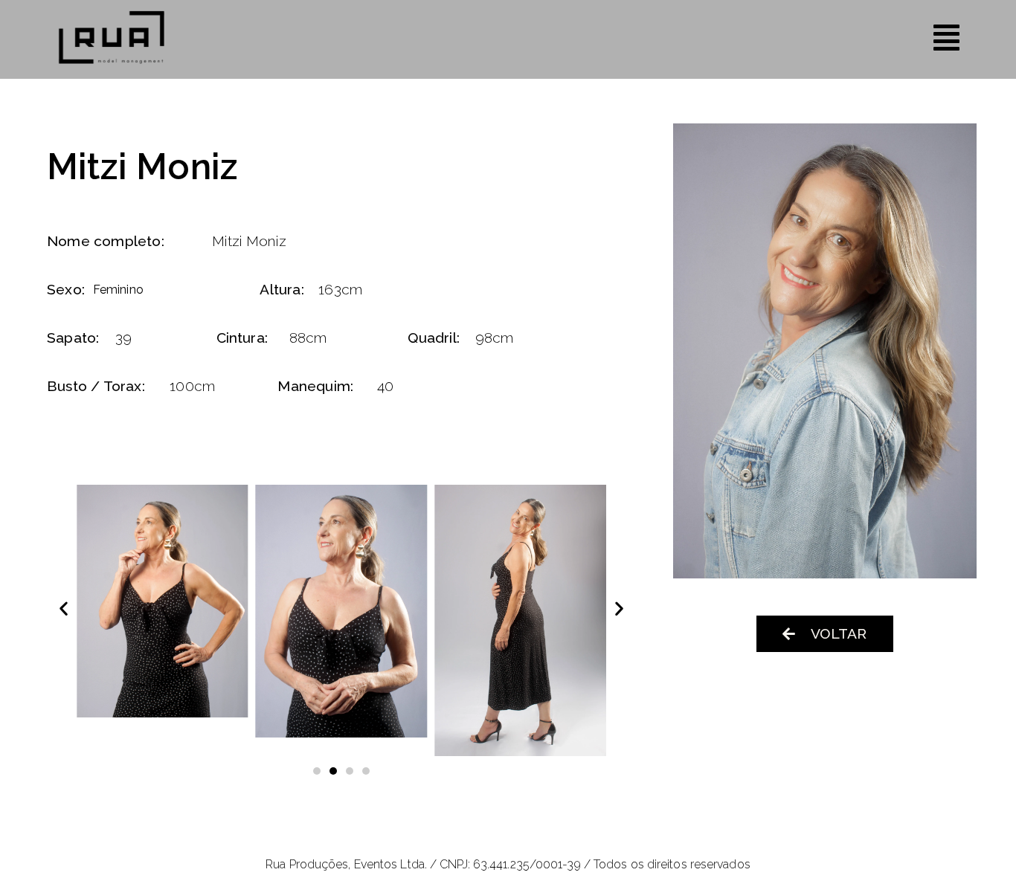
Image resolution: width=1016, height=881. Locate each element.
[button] (63, 608)
